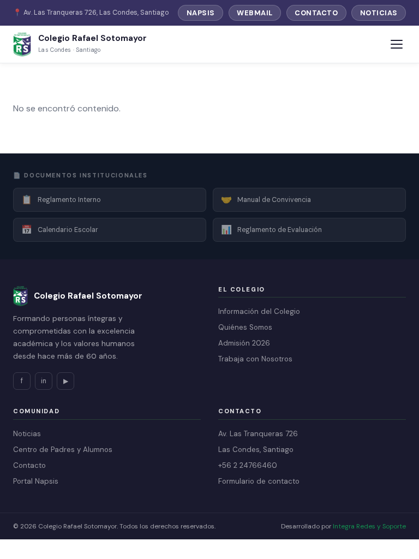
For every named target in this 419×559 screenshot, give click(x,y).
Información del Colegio (259, 311)
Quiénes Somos (245, 327)
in (43, 381)
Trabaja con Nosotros (255, 359)
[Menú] (396, 44)
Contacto (316, 12)
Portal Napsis (35, 481)
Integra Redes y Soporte (369, 526)
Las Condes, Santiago (256, 449)
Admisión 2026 (244, 343)
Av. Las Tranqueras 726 (258, 433)
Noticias (379, 12)
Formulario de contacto (259, 481)
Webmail (255, 12)
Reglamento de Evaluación (271, 229)
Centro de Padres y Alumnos (62, 449)
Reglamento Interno (61, 199)
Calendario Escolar (59, 229)
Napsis (201, 12)
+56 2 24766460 (247, 465)
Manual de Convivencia (266, 199)
